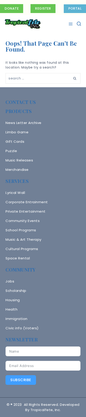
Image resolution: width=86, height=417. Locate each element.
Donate (12, 8)
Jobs (10, 281)
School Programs (21, 230)
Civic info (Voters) (22, 328)
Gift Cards (15, 141)
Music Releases (19, 160)
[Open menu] (71, 24)
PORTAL (74, 8)
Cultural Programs (22, 248)
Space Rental (18, 258)
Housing (13, 300)
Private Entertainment (26, 211)
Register (43, 8)
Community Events (23, 220)
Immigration (17, 318)
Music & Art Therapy (24, 239)
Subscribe (20, 380)
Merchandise (17, 169)
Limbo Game (17, 132)
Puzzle (11, 150)
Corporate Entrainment (27, 202)
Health (11, 309)
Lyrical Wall (15, 192)
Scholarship (16, 290)
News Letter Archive (24, 122)
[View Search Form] (78, 23)
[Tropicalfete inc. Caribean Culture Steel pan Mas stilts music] (23, 24)
